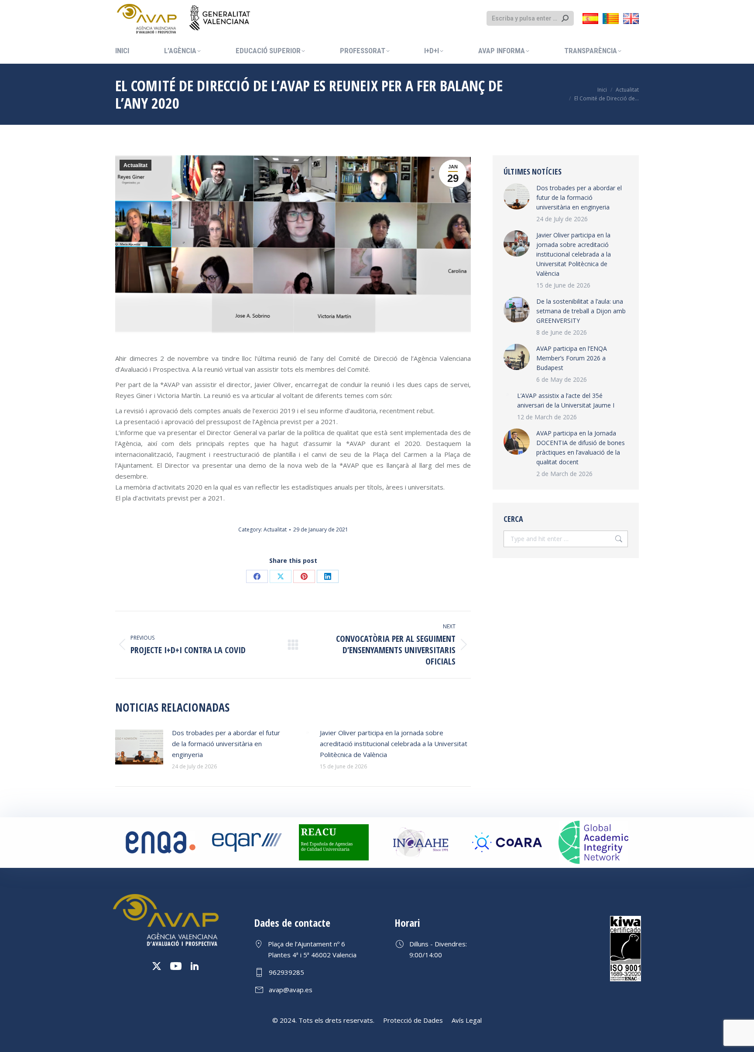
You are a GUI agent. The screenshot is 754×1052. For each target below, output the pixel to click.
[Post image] (139, 747)
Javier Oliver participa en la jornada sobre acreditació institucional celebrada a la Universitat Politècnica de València (393, 743)
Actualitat (135, 165)
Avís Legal (467, 1020)
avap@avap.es (290, 989)
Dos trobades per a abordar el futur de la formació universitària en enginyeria (226, 743)
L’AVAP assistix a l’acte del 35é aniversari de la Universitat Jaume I (565, 400)
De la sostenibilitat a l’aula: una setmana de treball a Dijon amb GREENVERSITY (581, 311)
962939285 (286, 972)
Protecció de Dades (413, 1020)
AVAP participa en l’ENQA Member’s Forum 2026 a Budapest (571, 358)
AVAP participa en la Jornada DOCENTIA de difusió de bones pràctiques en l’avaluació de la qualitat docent (580, 447)
